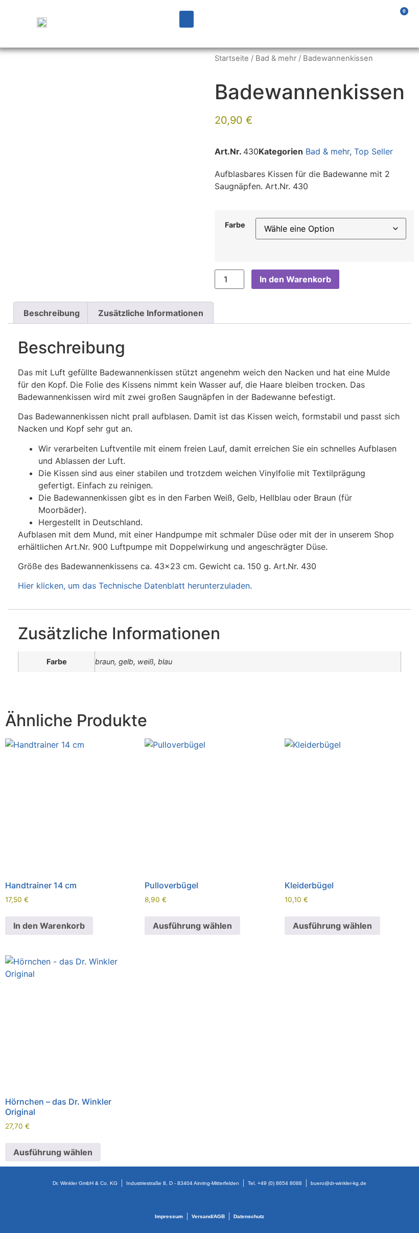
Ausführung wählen (192, 926)
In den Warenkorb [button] (49, 926)
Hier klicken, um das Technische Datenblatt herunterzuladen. (135, 585)
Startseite (232, 58)
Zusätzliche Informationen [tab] (150, 313)
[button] (186, 19)
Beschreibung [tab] (52, 313)
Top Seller (373, 151)
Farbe (235, 225)
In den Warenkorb (295, 279)
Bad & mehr (275, 58)
